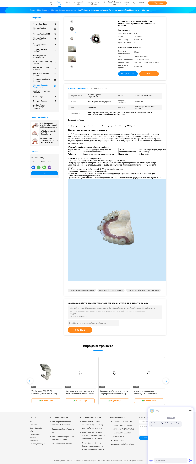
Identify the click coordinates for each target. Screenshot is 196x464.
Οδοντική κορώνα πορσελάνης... (44, 39)
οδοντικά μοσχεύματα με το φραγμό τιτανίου (143, 290)
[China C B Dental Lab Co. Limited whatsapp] (38, 167)
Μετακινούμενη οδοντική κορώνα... (44, 62)
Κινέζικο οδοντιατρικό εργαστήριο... (44, 92)
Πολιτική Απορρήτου (37, 444)
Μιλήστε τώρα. (157, 3)
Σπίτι (32, 422)
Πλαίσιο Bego (44, 97)
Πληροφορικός (35, 434)
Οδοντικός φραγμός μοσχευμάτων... (44, 86)
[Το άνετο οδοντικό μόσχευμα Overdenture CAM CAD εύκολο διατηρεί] (35, 141)
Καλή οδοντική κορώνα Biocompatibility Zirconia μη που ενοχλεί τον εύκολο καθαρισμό (92, 425)
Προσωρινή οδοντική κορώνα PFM (63, 430)
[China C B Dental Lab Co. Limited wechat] (44, 167)
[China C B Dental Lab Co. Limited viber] (49, 167)
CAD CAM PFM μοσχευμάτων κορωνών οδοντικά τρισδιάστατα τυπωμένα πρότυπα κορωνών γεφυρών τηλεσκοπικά (63, 440)
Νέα (31, 431)
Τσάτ (44, 173)
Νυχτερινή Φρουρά (44, 101)
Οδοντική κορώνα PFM (44, 34)
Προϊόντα (33, 425)
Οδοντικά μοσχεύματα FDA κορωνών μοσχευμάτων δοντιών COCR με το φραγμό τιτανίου (108, 393)
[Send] (190, 460)
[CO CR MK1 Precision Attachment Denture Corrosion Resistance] (96, 39)
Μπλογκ (33, 437)
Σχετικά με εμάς (36, 428)
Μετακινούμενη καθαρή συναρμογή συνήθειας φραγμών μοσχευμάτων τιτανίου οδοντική (142, 393)
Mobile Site (34, 441)
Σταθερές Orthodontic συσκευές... (44, 80)
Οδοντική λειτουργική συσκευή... (44, 74)
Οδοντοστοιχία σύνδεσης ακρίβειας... (44, 68)
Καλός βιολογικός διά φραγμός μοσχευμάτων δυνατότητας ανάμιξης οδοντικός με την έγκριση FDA (49, 133)
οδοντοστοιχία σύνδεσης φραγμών (111, 290)
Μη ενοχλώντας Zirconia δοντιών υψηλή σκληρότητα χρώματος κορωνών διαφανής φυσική (93, 446)
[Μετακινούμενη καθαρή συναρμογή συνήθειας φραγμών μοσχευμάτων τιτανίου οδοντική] (142, 373)
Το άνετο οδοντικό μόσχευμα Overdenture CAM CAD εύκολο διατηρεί (49, 140)
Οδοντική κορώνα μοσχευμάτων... (44, 56)
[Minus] (190, 410)
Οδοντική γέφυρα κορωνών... (44, 45)
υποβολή (80, 330)
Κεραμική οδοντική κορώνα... (44, 50)
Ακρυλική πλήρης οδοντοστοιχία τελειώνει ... (44, 107)
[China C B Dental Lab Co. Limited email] (33, 167)
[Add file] (151, 460)
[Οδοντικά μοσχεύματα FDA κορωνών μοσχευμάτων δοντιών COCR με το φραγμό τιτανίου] (108, 373)
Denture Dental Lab (44, 24)
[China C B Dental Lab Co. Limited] (39, 3)
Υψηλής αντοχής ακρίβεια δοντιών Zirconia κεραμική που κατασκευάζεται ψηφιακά (93, 435)
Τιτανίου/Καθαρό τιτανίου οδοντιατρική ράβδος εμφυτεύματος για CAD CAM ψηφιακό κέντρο (49, 125)
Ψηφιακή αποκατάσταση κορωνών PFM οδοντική (61, 423)
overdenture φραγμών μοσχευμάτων (82, 290)
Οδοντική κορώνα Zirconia (44, 29)
